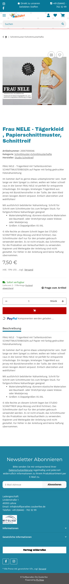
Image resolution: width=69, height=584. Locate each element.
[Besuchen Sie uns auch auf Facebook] (6, 561)
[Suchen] (62, 24)
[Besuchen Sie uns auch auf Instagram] (13, 561)
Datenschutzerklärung (21, 470)
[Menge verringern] (6, 301)
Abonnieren (54, 484)
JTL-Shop (40, 580)
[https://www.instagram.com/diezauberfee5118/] (4, 4)
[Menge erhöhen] (62, 301)
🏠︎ (6, 36)
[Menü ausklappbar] (4, 14)
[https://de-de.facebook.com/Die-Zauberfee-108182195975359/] (3, 8)
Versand (28, 269)
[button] (48, 15)
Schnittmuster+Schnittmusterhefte (33, 154)
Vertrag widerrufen (34, 550)
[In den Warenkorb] (5, 47)
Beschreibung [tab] (12, 328)
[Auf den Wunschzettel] (59, 54)
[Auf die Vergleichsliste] (51, 54)
